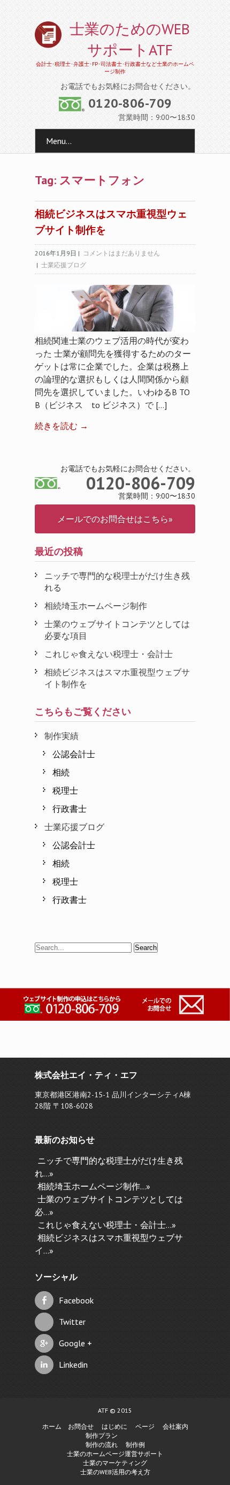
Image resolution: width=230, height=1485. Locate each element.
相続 (61, 772)
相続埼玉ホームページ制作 (95, 605)
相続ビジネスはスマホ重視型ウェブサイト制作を (117, 678)
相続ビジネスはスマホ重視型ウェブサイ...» (109, 1244)
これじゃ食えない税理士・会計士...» (106, 1224)
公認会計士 (73, 754)
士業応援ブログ (63, 265)
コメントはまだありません (121, 253)
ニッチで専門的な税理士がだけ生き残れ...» (109, 1167)
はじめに (114, 1426)
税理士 (65, 790)
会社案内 (175, 1426)
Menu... (59, 140)
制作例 (135, 1445)
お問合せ (81, 1426)
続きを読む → (61, 425)
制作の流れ (102, 1445)
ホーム (52, 1426)
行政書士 (69, 808)
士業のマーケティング (115, 1463)
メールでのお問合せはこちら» (115, 519)
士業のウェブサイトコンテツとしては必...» (109, 1205)
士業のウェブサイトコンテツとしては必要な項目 (117, 630)
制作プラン (102, 1435)
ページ (145, 1426)
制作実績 (61, 735)
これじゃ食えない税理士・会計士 (108, 654)
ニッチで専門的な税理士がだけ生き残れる (117, 581)
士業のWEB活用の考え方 (115, 1472)
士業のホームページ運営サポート (115, 1454)
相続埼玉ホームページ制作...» (93, 1186)
